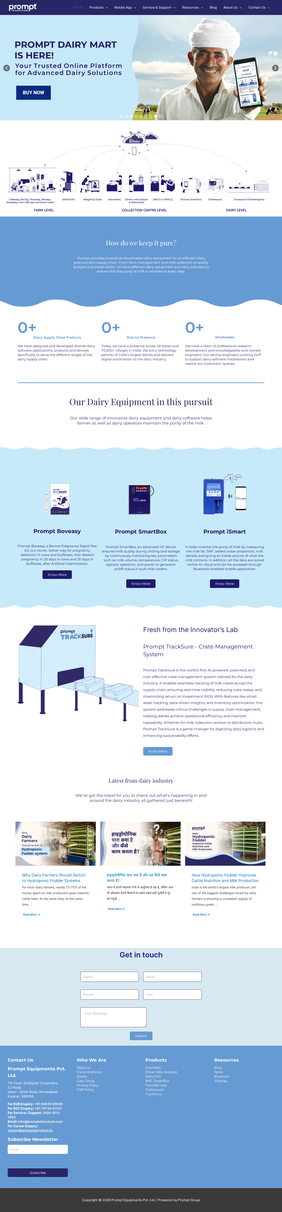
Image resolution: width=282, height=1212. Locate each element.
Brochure (221, 1076)
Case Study (86, 1081)
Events (82, 1076)
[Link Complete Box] (55, 873)
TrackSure (153, 1094)
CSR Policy (85, 1090)
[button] (6, 68)
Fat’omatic (153, 1068)
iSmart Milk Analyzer (161, 1072)
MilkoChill (153, 1076)
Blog (217, 1068)
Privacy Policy (87, 1085)
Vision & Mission (89, 1072)
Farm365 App (156, 1085)
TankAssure (154, 1090)
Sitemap (220, 1081)
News (218, 1072)
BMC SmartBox (157, 1081)
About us (84, 1068)
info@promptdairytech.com (40, 1121)
